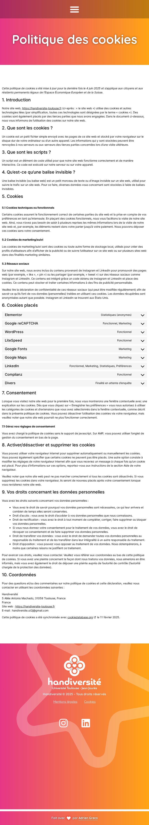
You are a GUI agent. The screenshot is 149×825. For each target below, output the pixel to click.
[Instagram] (63, 723)
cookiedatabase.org (80, 617)
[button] (74, 9)
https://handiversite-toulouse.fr (42, 108)
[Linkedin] (85, 723)
